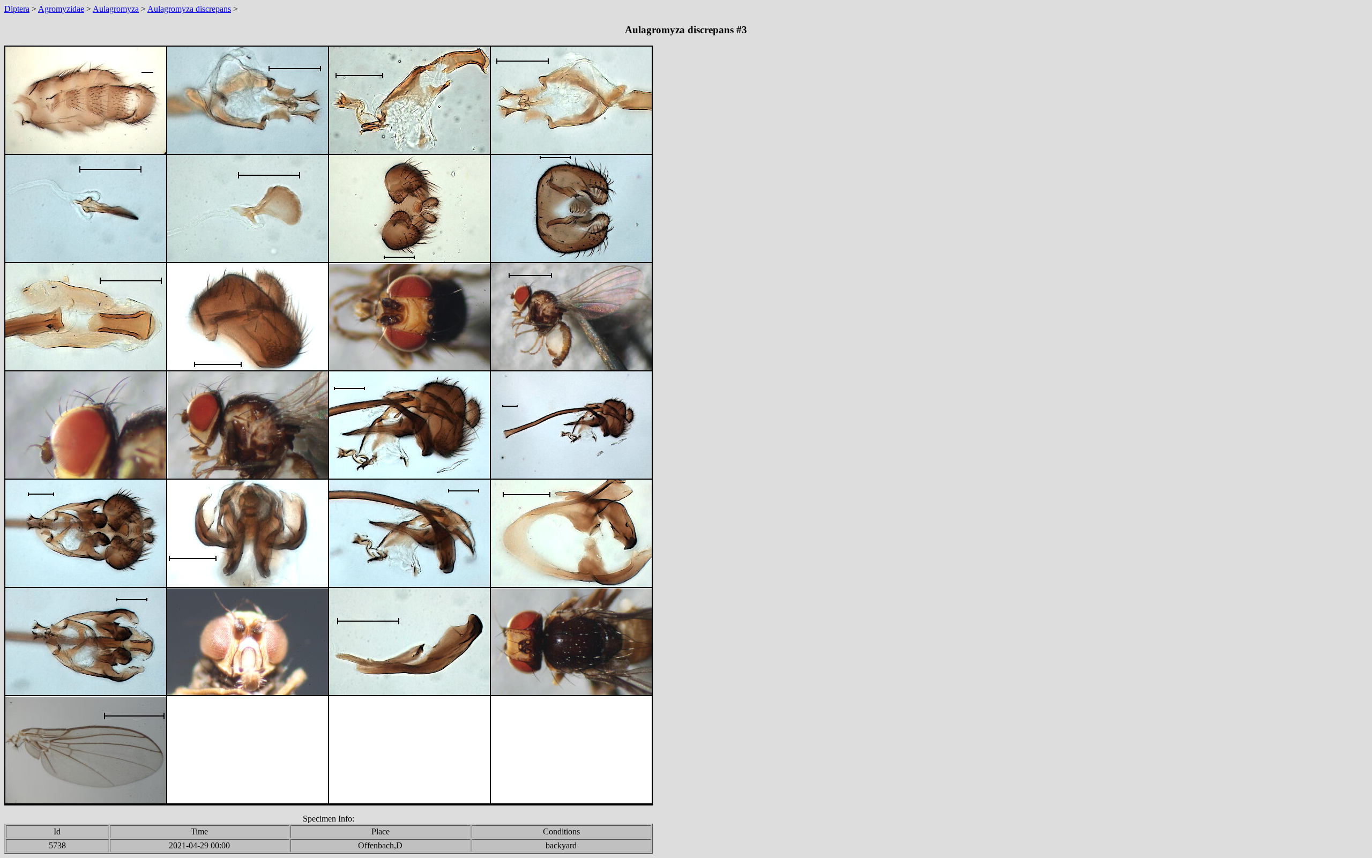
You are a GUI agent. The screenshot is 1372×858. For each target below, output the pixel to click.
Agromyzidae (61, 8)
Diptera (16, 8)
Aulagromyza (116, 8)
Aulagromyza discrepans (189, 8)
